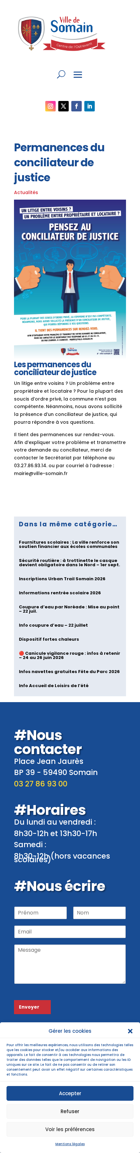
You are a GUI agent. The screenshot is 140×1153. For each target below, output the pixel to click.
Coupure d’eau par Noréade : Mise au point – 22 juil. (69, 609)
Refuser (70, 1111)
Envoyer (29, 1007)
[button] (130, 1031)
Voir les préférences (70, 1129)
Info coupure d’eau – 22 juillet (53, 625)
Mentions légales (70, 1144)
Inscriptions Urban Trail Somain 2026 (62, 579)
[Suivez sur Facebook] (76, 106)
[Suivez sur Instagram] (50, 106)
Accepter (70, 1093)
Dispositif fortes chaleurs (49, 639)
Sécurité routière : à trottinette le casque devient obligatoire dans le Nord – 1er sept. (69, 562)
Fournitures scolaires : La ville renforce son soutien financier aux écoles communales (69, 544)
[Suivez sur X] (63, 106)
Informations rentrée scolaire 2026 (60, 593)
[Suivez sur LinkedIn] (89, 106)
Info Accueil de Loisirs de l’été (54, 686)
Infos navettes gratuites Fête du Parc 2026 (69, 671)
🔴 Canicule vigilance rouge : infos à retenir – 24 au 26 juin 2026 (69, 655)
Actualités (26, 192)
